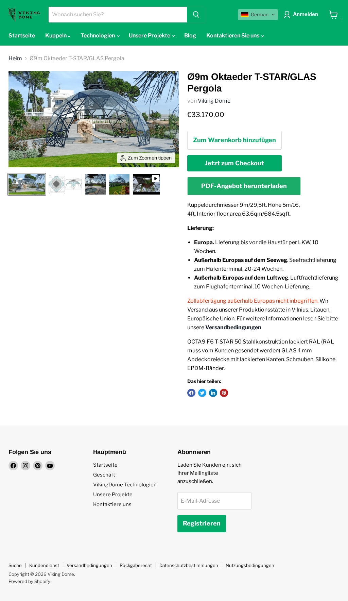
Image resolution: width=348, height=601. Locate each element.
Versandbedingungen (89, 565)
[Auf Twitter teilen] (202, 393)
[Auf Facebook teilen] (191, 393)
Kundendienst (44, 565)
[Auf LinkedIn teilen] (213, 393)
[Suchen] (196, 14)
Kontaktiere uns (112, 504)
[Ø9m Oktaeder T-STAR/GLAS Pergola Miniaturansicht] (27, 184)
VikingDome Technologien (125, 485)
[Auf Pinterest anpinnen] (224, 393)
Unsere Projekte (113, 494)
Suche (15, 565)
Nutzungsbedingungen (250, 565)
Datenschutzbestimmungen (188, 565)
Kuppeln (56, 35)
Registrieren (202, 523)
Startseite (21, 35)
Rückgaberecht (136, 565)
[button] (258, 14)
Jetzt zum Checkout (234, 163)
